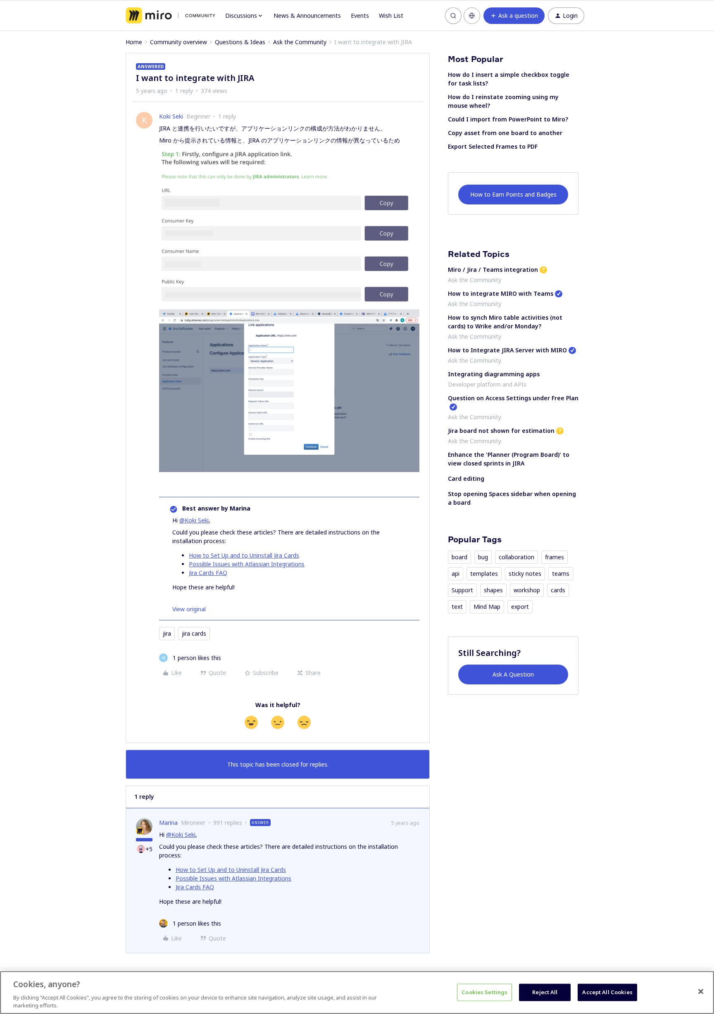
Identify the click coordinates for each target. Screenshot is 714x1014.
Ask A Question (513, 674)
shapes (493, 590)
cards (558, 590)
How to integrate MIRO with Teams (500, 293)
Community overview (178, 42)
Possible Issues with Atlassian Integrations (247, 564)
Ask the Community (299, 42)
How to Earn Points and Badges (513, 194)
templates (484, 573)
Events (360, 15)
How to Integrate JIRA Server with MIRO (507, 350)
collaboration (516, 557)
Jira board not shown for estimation (501, 431)
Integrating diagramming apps (494, 374)
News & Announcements (307, 15)
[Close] (701, 992)
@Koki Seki (194, 520)
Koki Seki (171, 116)
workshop (527, 590)
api (455, 573)
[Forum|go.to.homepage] (170, 15)
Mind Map (487, 606)
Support (462, 590)
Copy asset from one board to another (505, 133)
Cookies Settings (484, 992)
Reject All (544, 992)
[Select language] (472, 15)
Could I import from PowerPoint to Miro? (508, 119)
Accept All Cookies (607, 992)
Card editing (466, 478)
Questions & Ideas (240, 42)
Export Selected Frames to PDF (493, 146)
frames (554, 557)
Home (134, 42)
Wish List (391, 15)
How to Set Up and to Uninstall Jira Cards (244, 555)
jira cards (194, 633)
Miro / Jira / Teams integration (493, 269)
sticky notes (525, 573)
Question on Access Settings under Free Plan (513, 398)
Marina (168, 822)
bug (483, 557)
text (457, 606)
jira (167, 633)
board (459, 557)
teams (560, 573)
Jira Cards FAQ (208, 573)
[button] (514, 15)
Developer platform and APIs (487, 384)
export (520, 606)
